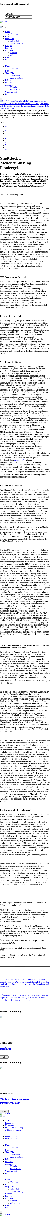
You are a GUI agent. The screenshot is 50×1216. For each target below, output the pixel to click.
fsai (6, 94)
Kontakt (13, 87)
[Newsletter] (1, 99)
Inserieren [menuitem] (9, 48)
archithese (9, 85)
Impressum (9, 1123)
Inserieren (9, 82)
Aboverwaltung (16, 78)
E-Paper (8, 80)
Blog (7, 71)
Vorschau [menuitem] (14, 34)
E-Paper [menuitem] (8, 46)
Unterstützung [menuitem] (11, 57)
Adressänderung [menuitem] (16, 41)
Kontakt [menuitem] (13, 53)
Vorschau (14, 68)
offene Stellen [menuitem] (15, 55)
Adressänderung (16, 75)
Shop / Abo (9, 73)
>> (6, 150)
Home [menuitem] (7, 32)
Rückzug (6, 1048)
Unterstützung (11, 92)
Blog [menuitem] (7, 36)
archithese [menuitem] (9, 50)
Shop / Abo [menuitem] (9, 39)
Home (7, 66)
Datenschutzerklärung (14, 1127)
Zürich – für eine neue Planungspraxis (14, 1101)
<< (6, 126)
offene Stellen (15, 89)
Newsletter (9, 1125)
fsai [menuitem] (6, 60)
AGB (7, 1120)
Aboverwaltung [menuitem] (16, 43)
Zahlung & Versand (13, 1130)
